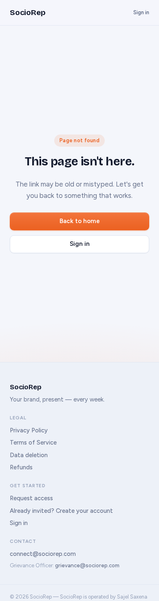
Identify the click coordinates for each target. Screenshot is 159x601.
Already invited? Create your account (61, 510)
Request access (31, 498)
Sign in (141, 12)
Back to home (80, 221)
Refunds (21, 467)
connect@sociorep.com (43, 554)
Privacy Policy (29, 430)
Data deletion (29, 455)
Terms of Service (33, 442)
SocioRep (27, 12)
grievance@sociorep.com (87, 565)
